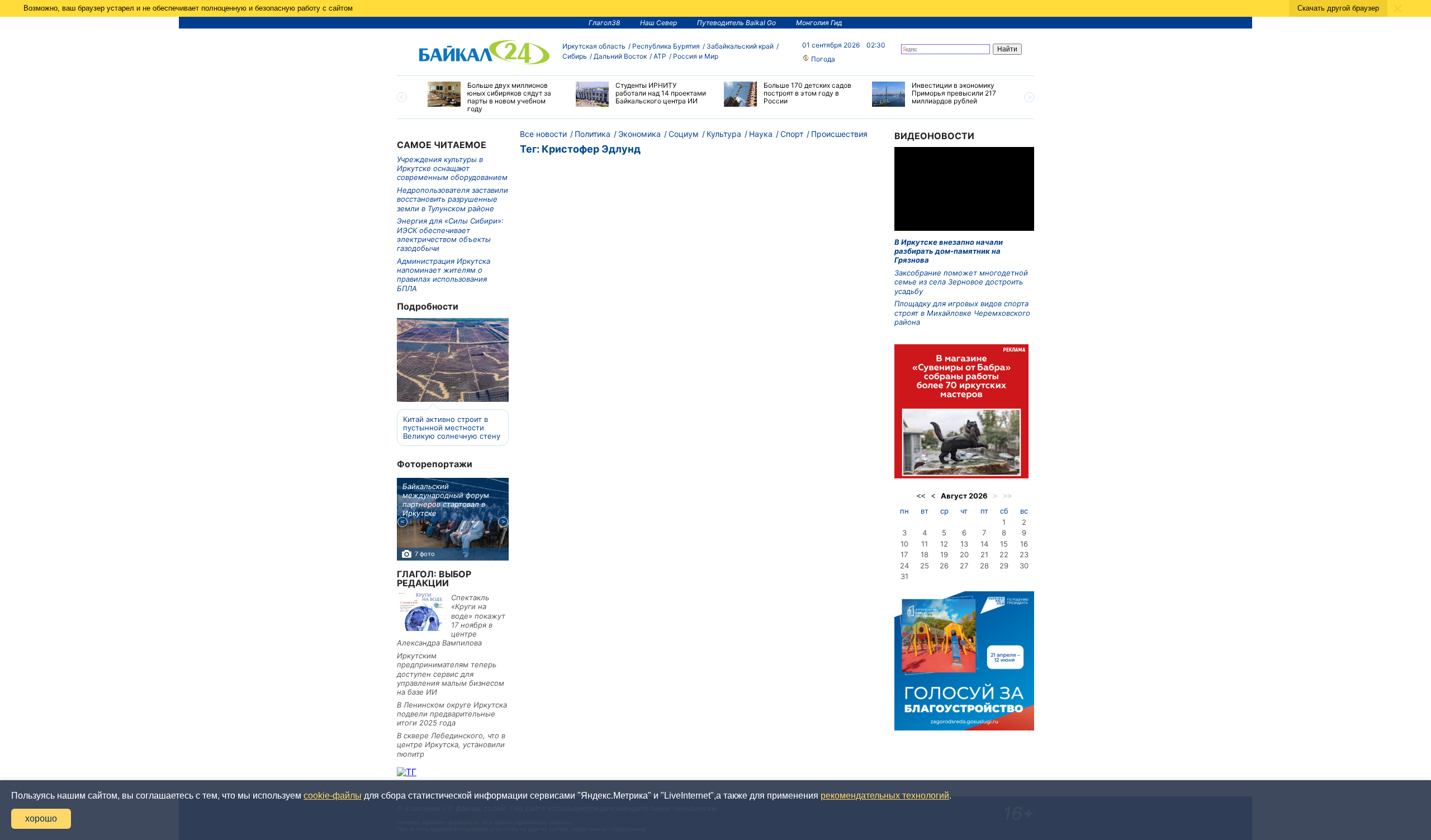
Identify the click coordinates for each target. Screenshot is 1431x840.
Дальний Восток (620, 56)
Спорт (791, 134)
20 (964, 554)
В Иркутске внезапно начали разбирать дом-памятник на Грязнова (948, 251)
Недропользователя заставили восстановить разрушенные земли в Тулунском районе (452, 199)
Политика (592, 134)
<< (921, 496)
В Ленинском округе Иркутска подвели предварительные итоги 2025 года (452, 714)
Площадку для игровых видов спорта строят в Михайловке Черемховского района (962, 312)
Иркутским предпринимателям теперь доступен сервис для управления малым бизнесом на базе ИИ (450, 673)
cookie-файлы (333, 795)
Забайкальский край (740, 46)
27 (964, 565)
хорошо (41, 818)
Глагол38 (604, 22)
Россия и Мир (695, 56)
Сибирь (574, 56)
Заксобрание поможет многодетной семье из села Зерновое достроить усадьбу (961, 282)
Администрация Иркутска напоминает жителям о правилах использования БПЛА (443, 275)
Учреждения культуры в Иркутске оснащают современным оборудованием (452, 168)
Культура (724, 134)
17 (904, 554)
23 (1024, 554)
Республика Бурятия (666, 46)
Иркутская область (594, 46)
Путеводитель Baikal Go (736, 22)
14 (984, 543)
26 (944, 565)
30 (1024, 565)
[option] (493, 97)
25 (924, 565)
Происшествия (839, 134)
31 (904, 576)
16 (1024, 543)
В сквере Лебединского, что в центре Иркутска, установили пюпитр (451, 744)
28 (984, 565)
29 (1003, 565)
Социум (684, 134)
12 (944, 543)
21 (984, 554)
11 (924, 543)
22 (1003, 554)
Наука (761, 134)
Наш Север (658, 22)
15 (1004, 543)
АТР (659, 56)
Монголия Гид (819, 22)
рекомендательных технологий (885, 795)
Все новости (543, 134)
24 (904, 565)
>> (1007, 496)
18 (924, 554)
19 (944, 554)
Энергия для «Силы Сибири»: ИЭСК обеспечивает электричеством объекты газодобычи (450, 234)
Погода (822, 59)
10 (904, 543)
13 (964, 543)
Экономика (639, 134)
